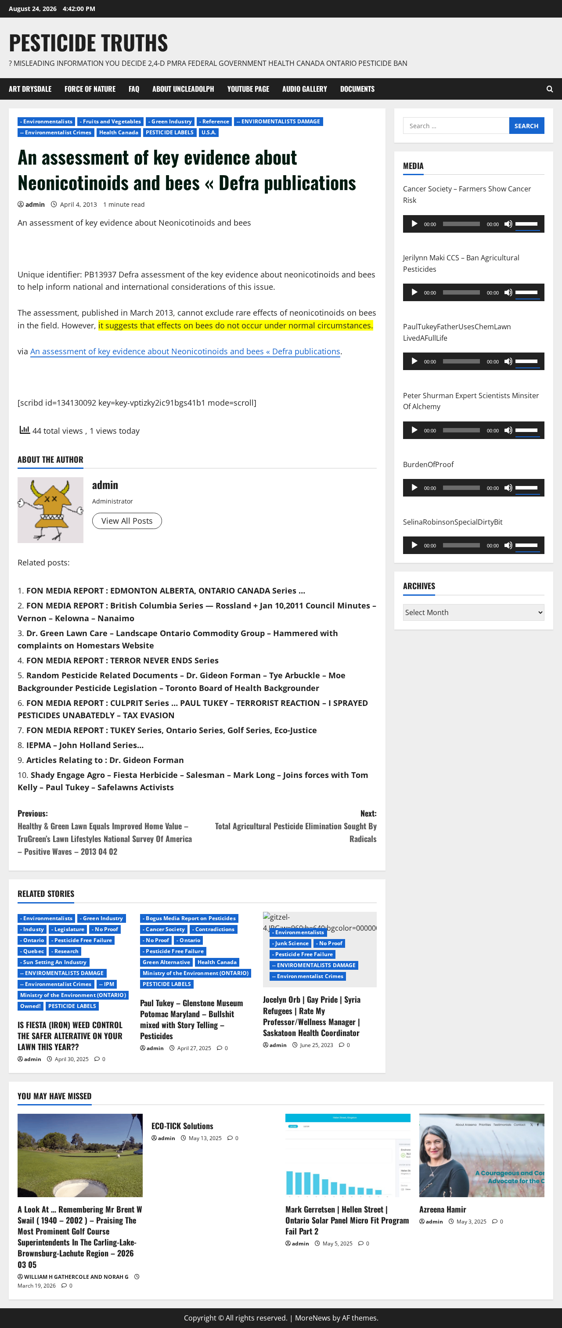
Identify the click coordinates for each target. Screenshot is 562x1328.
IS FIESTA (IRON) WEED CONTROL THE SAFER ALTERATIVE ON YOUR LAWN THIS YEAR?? (70, 1035)
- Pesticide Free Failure (81, 940)
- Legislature (67, 929)
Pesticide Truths (88, 42)
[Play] (414, 223)
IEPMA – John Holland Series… (85, 745)
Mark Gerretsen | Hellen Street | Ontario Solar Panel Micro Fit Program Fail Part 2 (347, 1220)
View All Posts (127, 520)
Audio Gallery (304, 88)
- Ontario (32, 940)
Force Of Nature (90, 88)
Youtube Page (248, 88)
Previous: (105, 832)
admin (35, 204)
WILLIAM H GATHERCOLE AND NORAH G (76, 1277)
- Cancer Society (164, 929)
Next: (296, 825)
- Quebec (32, 951)
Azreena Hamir (442, 1209)
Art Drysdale (30, 88)
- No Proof (105, 929)
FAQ (134, 88)
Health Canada (118, 132)
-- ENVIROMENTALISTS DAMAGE (279, 121)
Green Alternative (166, 962)
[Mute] (508, 223)
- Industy (32, 929)
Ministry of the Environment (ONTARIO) (73, 995)
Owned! (30, 1006)
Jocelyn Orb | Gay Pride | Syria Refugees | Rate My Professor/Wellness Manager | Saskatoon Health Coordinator (311, 1015)
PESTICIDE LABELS (170, 132)
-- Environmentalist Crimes (56, 132)
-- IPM (107, 984)
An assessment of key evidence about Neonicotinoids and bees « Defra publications (185, 351)
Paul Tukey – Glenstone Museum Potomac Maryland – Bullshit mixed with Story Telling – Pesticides (191, 1019)
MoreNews (313, 1318)
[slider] (527, 222)
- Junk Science (290, 943)
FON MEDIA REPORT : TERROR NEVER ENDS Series (122, 660)
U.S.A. (209, 132)
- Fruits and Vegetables (110, 121)
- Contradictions (213, 929)
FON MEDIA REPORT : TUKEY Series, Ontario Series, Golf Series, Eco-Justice (171, 730)
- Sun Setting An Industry (53, 962)
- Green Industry (170, 121)
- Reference (214, 121)
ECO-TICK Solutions (182, 1125)
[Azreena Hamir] (481, 1155)
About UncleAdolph (183, 88)
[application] (473, 223)
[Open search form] (550, 88)
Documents (357, 88)
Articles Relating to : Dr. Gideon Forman (105, 760)
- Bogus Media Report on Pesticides (189, 918)
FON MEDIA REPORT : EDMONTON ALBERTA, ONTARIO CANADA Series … (165, 590)
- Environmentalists (46, 121)
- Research (65, 951)
